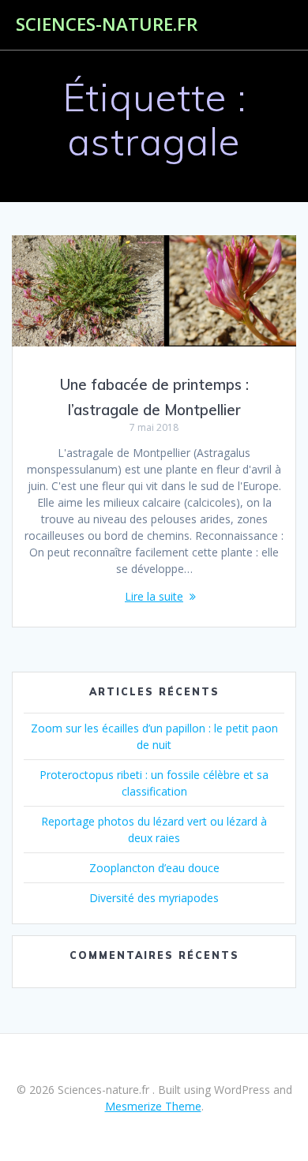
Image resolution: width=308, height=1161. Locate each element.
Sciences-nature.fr (106, 24)
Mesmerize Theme (153, 1106)
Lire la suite (154, 596)
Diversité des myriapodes (154, 897)
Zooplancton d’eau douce (154, 867)
